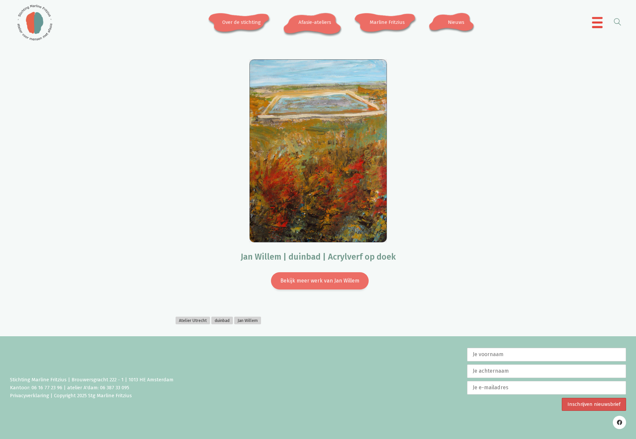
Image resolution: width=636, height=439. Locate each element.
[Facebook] (619, 422)
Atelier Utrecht (193, 320)
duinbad (222, 320)
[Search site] (617, 23)
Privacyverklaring (29, 396)
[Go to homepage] (35, 22)
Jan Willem (248, 320)
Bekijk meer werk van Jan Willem (319, 281)
